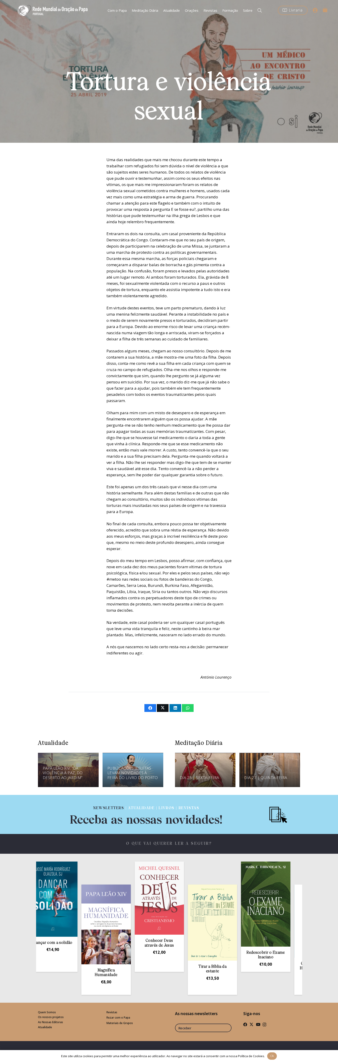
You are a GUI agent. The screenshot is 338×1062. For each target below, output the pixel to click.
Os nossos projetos (51, 1017)
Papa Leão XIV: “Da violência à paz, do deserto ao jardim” (63, 773)
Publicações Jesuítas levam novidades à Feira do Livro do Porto (132, 773)
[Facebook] (245, 1024)
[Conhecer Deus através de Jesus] (126, 898)
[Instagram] (264, 1024)
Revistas (111, 1012)
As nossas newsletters (196, 1013)
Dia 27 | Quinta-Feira (265, 777)
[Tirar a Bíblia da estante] (179, 923)
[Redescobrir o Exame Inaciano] (232, 904)
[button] (259, 10)
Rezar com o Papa (118, 1017)
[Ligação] (146, 814)
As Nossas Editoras (50, 1022)
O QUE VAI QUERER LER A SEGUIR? (169, 844)
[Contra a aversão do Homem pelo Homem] (285, 921)
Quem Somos (47, 1012)
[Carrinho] (324, 9)
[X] (251, 1024)
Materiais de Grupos (119, 1023)
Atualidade (45, 1027)
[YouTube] (258, 1024)
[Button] (315, 10)
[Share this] (150, 708)
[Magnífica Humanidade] (72, 924)
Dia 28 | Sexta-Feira (199, 777)
